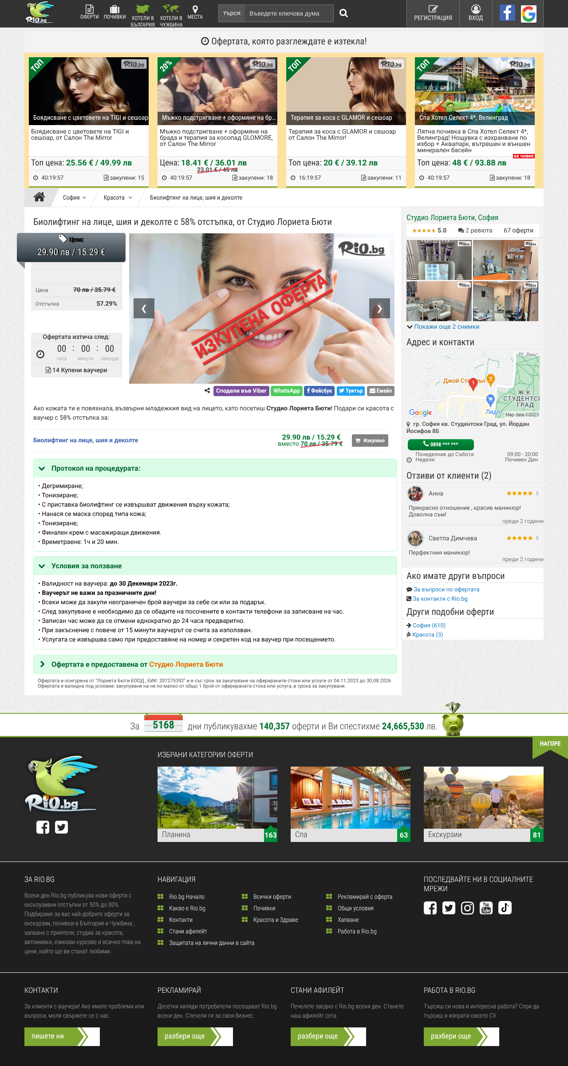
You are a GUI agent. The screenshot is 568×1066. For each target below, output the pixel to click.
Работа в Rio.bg (356, 931)
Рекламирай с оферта (364, 897)
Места (195, 17)
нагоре (550, 743)
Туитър (353, 391)
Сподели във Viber (241, 391)
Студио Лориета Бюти (186, 664)
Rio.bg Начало (186, 897)
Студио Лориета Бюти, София (452, 217)
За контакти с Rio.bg (439, 599)
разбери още (185, 1036)
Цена (42, 290)
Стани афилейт (187, 931)
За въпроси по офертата (446, 589)
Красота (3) (427, 635)
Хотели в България (143, 21)
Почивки (115, 17)
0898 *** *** (443, 444)
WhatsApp (286, 391)
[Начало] (41, 198)
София (71, 197)
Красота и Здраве (275, 920)
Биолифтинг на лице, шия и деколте (196, 197)
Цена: (76, 240)
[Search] (344, 13)
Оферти (89, 17)
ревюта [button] (478, 230)
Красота (115, 197)
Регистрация (433, 18)
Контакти (180, 920)
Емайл (383, 391)
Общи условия (355, 908)
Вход (476, 18)
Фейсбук (321, 391)
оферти (518, 230)
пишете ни (48, 1036)
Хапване (347, 920)
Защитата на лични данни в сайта (211, 943)
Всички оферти (271, 897)
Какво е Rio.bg (186, 908)
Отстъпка (47, 304)
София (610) (428, 625)
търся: (232, 13)
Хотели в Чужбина (171, 21)
